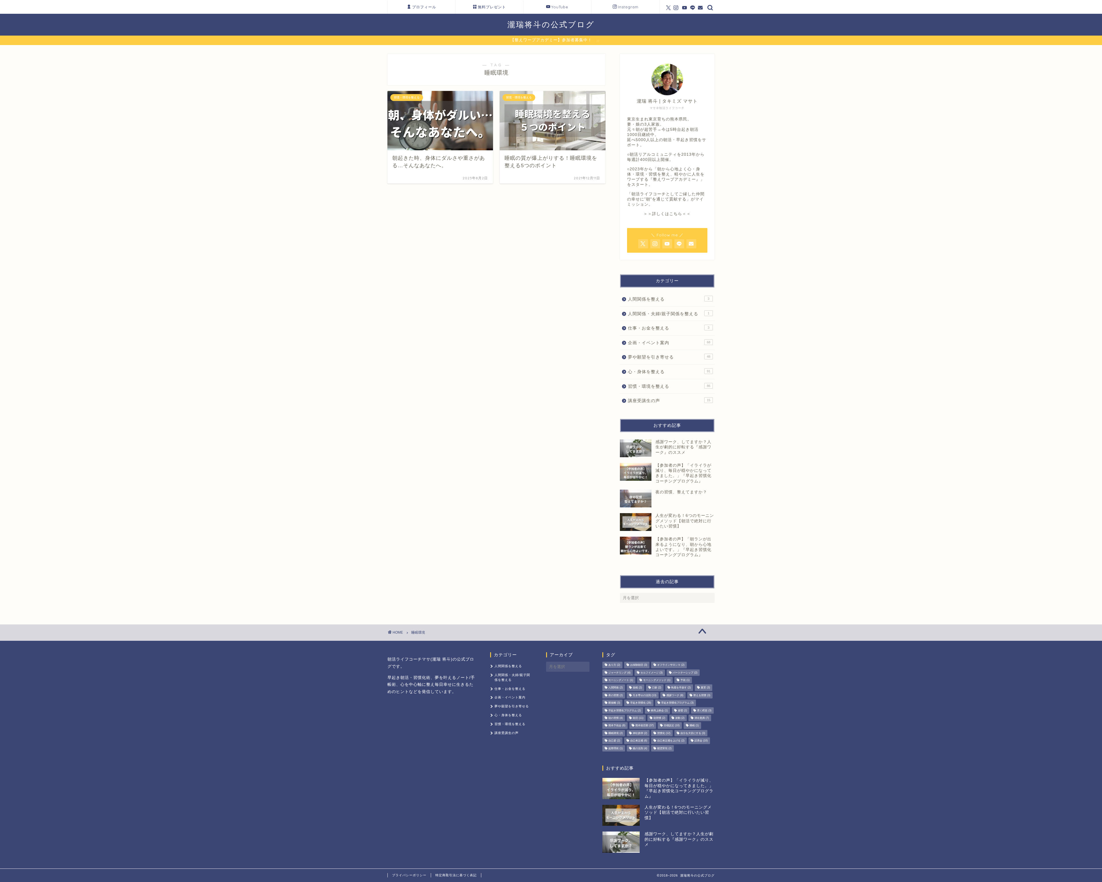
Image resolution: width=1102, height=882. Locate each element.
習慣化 (663, 733)
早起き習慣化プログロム (624, 710)
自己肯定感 (638, 740)
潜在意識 (701, 717)
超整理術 (615, 748)
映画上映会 (659, 710)
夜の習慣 (615, 695)
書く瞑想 (704, 710)
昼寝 (682, 710)
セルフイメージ (652, 672)
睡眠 (694, 725)
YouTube (559, 7)
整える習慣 (701, 695)
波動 (679, 717)
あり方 (614, 665)
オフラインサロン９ (670, 665)
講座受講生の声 (669, 400)
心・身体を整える (669, 371)
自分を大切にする (692, 733)
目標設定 (672, 725)
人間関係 (615, 687)
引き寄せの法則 (644, 695)
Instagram (628, 7)
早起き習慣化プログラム (677, 703)
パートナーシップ (685, 672)
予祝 (685, 680)
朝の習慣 (615, 717)
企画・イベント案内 (669, 342)
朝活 (638, 717)
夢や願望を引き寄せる (669, 357)
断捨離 (614, 703)
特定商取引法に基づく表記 (456, 875)
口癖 (656, 687)
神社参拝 (640, 733)
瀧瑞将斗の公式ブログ (551, 24)
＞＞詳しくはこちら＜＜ (667, 214)
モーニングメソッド (656, 680)
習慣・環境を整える (669, 386)
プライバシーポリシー (409, 875)
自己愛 (614, 740)
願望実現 (664, 748)
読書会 (701, 740)
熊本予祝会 (616, 725)
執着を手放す (681, 687)
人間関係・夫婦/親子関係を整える (668, 313)
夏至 (705, 687)
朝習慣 (659, 717)
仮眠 (637, 687)
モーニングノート (620, 680)
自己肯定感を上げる (670, 740)
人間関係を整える (668, 299)
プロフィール (424, 7)
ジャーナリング (619, 672)
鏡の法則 (640, 748)
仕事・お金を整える (668, 328)
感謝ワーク (674, 695)
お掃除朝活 (638, 665)
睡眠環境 (615, 733)
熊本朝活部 (644, 725)
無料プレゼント (492, 7)
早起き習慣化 (640, 703)
